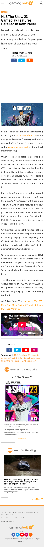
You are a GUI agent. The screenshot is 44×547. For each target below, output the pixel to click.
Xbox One (5, 361)
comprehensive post (18, 147)
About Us (15, 518)
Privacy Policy (18, 512)
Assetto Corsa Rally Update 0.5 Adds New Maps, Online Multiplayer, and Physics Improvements (21, 481)
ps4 (9, 358)
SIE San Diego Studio (25, 358)
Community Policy (7, 514)
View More (22, 438)
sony (38, 358)
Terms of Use (6, 512)
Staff (22, 518)
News (4, 12)
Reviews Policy (31, 512)
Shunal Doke (26, 53)
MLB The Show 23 (25, 135)
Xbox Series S (17, 361)
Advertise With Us (7, 521)
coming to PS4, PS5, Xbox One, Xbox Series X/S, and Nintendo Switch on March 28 (22, 305)
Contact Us (5, 518)
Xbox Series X (30, 361)
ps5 (13, 358)
